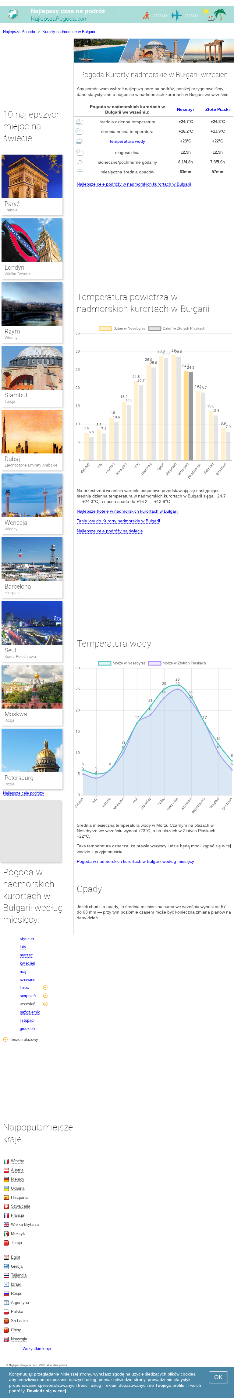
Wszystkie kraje (37, 1348)
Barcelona (18, 586)
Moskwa (16, 714)
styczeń (27, 938)
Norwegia (19, 1339)
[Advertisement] (154, 233)
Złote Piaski (217, 109)
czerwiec (27, 979)
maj (23, 971)
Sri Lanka (19, 1320)
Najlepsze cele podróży (23, 793)
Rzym (12, 331)
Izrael (16, 1284)
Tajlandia (19, 1275)
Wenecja (16, 522)
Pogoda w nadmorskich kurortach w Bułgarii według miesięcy (135, 861)
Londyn (14, 267)
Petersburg (19, 777)
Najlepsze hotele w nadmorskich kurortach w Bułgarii (127, 511)
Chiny (16, 1330)
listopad (27, 1020)
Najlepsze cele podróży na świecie (110, 530)
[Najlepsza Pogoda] (117, 22)
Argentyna (20, 1302)
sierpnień (28, 995)
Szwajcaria (20, 1206)
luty (23, 947)
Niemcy (17, 1179)
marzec (26, 955)
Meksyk (18, 1233)
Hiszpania (13, 592)
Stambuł (16, 395)
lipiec (24, 987)
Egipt (15, 1257)
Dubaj (12, 459)
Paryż (12, 203)
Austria (17, 1170)
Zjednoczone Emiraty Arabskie (31, 465)
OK (218, 1377)
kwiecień (27, 963)
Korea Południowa (20, 656)
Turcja (10, 401)
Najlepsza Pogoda (19, 31)
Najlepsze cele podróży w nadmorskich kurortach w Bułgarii (134, 184)
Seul (10, 650)
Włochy (11, 337)
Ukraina (17, 1188)
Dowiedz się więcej (46, 1390)
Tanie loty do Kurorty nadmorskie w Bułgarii (118, 520)
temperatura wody (127, 141)
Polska (17, 1311)
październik (30, 1012)
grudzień (27, 1028)
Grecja (17, 1266)
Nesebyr (185, 109)
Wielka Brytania (18, 274)
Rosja (9, 720)
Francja (11, 210)
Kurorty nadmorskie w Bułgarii (68, 31)
